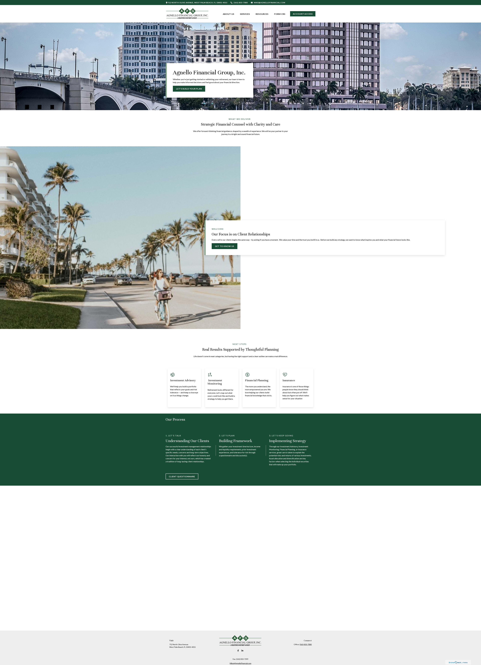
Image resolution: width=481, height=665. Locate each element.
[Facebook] (238, 650)
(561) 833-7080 (241, 3)
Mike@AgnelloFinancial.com (269, 3)
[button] (228, 13)
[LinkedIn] (242, 650)
